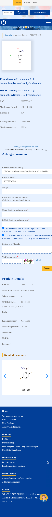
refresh (38, 260)
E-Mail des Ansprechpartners (15, 220)
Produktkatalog (8, 462)
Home (5, 411)
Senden (47, 268)
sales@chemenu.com (36, 494)
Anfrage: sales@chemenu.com (26, 147)
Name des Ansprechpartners (15, 210)
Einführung (7, 439)
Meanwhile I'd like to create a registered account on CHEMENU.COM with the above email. (25, 230)
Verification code (10, 257)
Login (35, 3)
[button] (46, 376)
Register (27, 3)
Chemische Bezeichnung (12, 167)
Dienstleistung (8, 443)
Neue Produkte (8, 423)
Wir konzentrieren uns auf (12, 416)
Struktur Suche (40, 13)
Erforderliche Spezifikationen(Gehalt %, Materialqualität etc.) (16, 198)
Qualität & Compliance (11, 450)
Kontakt (6, 489)
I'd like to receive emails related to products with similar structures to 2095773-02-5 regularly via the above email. (27, 236)
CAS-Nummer (8, 177)
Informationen (9, 473)
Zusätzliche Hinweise (11, 244)
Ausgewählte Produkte (11, 427)
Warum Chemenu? (9, 420)
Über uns (6, 434)
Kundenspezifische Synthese (13, 466)
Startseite (18, 3)
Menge (6, 187)
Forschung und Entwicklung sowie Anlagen (20, 446)
